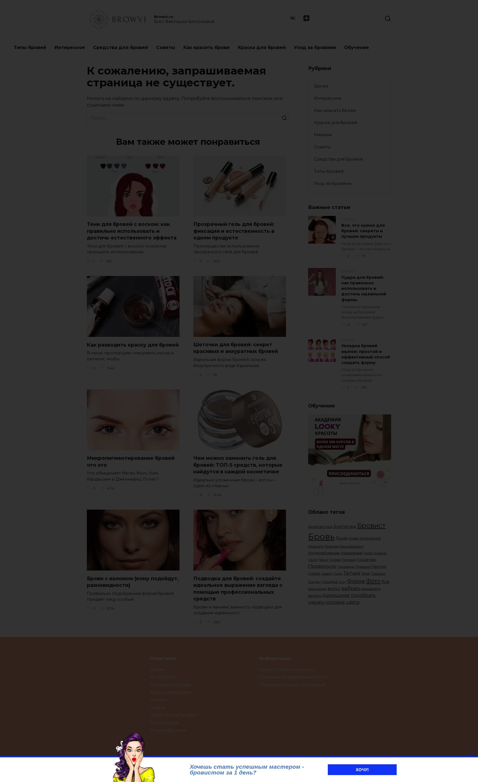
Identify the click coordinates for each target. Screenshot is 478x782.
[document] (239, 391)
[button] (470, 752)
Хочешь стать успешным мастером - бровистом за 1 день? (247, 769)
